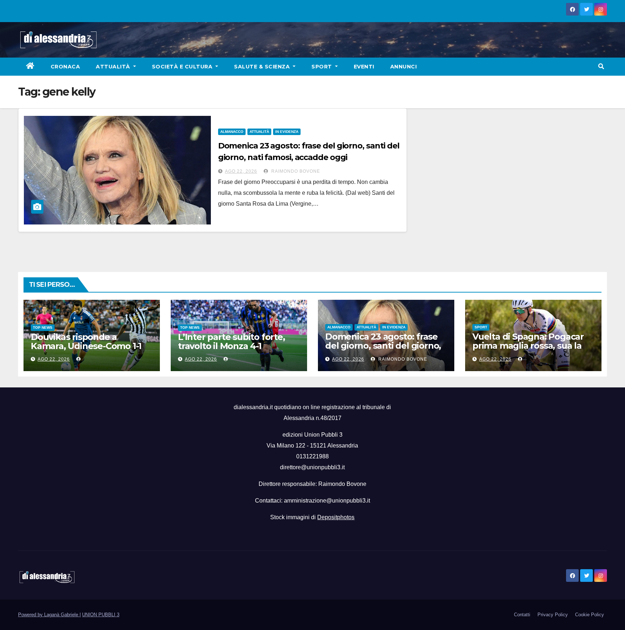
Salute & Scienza (263, 66)
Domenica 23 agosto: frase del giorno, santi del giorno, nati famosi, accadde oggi (383, 345)
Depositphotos (335, 517)
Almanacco (231, 132)
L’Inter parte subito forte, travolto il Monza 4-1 (231, 341)
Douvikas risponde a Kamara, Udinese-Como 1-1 (86, 341)
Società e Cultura (183, 66)
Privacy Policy (552, 614)
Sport (322, 66)
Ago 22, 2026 (241, 171)
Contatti (522, 614)
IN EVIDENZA (286, 132)
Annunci (403, 66)
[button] (601, 66)
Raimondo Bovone (295, 171)
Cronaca (65, 66)
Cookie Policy (589, 614)
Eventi (364, 66)
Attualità (114, 66)
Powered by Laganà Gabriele (49, 614)
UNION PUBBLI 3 (100, 614)
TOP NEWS (42, 327)
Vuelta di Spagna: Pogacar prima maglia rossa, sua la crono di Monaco (528, 345)
